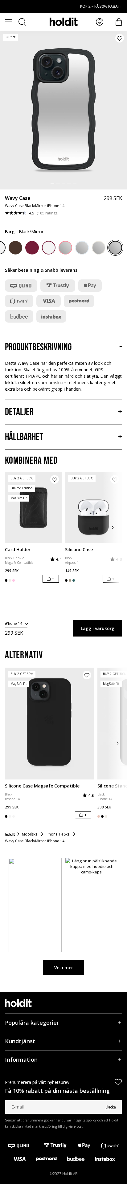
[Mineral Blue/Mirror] (82, 247)
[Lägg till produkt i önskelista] (119, 38)
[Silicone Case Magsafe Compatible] (49, 723)
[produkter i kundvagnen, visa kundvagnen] (119, 22)
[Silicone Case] (93, 507)
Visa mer (63, 967)
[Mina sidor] (99, 22)
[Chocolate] (15, 247)
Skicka (110, 1107)
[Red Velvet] (32, 247)
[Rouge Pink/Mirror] (65, 247)
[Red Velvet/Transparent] (48, 247)
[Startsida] (10, 834)
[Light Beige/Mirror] (98, 247)
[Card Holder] (33, 507)
